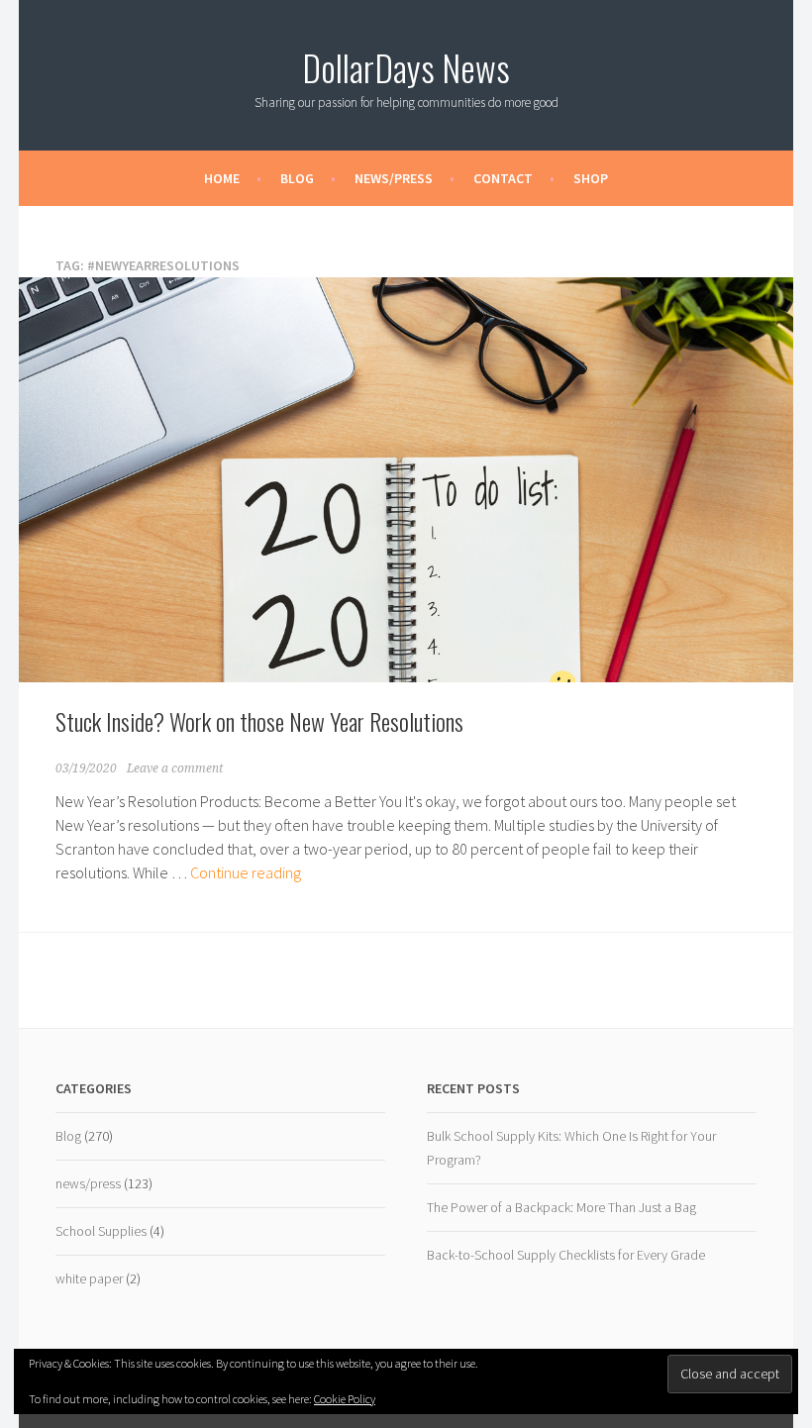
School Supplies (101, 1231)
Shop (590, 178)
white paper (89, 1278)
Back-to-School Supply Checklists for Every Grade (566, 1255)
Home (222, 178)
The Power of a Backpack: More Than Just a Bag (561, 1207)
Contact (503, 178)
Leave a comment (175, 768)
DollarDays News (406, 67)
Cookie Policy (344, 1398)
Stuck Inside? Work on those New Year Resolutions (259, 721)
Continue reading (245, 872)
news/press (88, 1183)
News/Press (394, 178)
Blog (297, 178)
